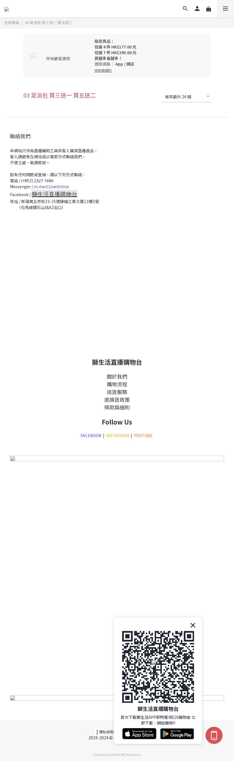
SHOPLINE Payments (126, 754)
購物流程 (117, 384)
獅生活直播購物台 (54, 194)
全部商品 (11, 22)
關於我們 (117, 376)
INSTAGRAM (117, 435)
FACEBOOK (90, 435)
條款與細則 (117, 407)
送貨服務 (117, 391)
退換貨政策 (117, 399)
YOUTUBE (144, 435)
